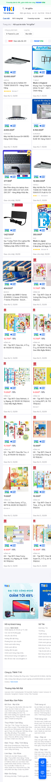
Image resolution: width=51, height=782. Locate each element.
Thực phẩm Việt (22, 727)
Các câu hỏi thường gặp (13, 633)
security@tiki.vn (21, 659)
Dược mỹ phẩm (23, 769)
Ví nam (37, 773)
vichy (26, 694)
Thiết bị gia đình (23, 776)
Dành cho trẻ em (14, 735)
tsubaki (35, 694)
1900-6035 (14, 628)
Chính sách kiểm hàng (12, 644)
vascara (7, 692)
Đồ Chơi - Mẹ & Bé (12, 704)
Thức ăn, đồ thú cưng (15, 737)
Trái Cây (7, 725)
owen (41, 692)
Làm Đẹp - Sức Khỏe (13, 753)
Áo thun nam (39, 721)
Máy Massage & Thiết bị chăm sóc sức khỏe (18, 761)
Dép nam (45, 754)
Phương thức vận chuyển (13, 641)
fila (30, 694)
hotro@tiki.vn (22, 656)
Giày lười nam (39, 752)
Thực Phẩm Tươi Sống (14, 723)
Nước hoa (12, 767)
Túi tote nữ (47, 766)
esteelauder (19, 692)
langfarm (15, 694)
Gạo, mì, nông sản (15, 731)
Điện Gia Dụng (10, 774)
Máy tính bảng (14, 749)
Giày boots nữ (42, 743)
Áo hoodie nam (44, 725)
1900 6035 (14, 682)
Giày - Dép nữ (40, 737)
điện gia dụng (25, 13)
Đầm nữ (42, 707)
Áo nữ (36, 707)
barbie (35, 692)
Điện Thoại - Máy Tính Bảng (16, 743)
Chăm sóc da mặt (11, 756)
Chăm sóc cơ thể (15, 760)
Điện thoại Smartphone (12, 745)
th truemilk (28, 692)
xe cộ (34, 13)
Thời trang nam (41, 719)
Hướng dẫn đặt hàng (11, 638)
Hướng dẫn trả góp (11, 650)
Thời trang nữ (40, 704)
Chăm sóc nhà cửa (17, 739)
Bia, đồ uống (12, 733)
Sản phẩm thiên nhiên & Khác (17, 763)
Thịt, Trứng (15, 725)
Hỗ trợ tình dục (22, 767)
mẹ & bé (41, 13)
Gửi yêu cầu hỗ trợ (11, 636)
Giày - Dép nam (41, 750)
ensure (46, 692)
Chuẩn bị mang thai (15, 718)
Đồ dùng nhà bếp (10, 776)
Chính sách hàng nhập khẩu (14, 653)
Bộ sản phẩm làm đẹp (17, 768)
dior (12, 692)
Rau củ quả (12, 727)
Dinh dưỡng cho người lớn (17, 715)
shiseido (8, 694)
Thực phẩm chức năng (16, 758)
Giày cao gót (39, 740)
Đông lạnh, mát (19, 729)
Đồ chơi (25, 707)
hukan (21, 694)
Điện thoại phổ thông (15, 747)
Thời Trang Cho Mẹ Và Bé (13, 707)
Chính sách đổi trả (11, 647)
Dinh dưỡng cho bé (15, 713)
